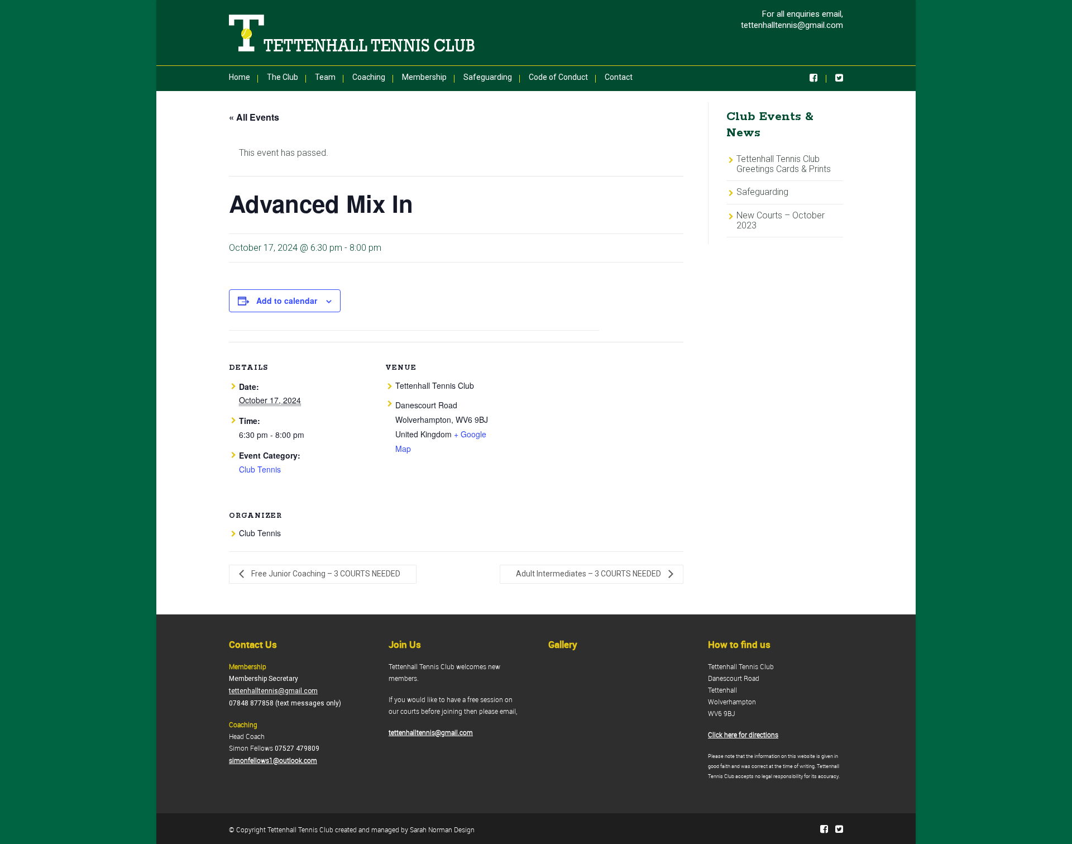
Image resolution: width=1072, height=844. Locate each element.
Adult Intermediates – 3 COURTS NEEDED (589, 573)
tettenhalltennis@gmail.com (792, 25)
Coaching (368, 77)
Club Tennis (260, 469)
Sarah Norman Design (442, 829)
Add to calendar (286, 300)
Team (325, 77)
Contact (619, 77)
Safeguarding (487, 77)
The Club (282, 77)
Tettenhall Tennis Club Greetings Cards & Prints (783, 164)
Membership (424, 77)
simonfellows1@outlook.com (273, 760)
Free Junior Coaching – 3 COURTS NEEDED (325, 573)
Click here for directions (743, 734)
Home (239, 77)
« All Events (254, 117)
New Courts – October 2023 (780, 220)
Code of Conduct (558, 77)
